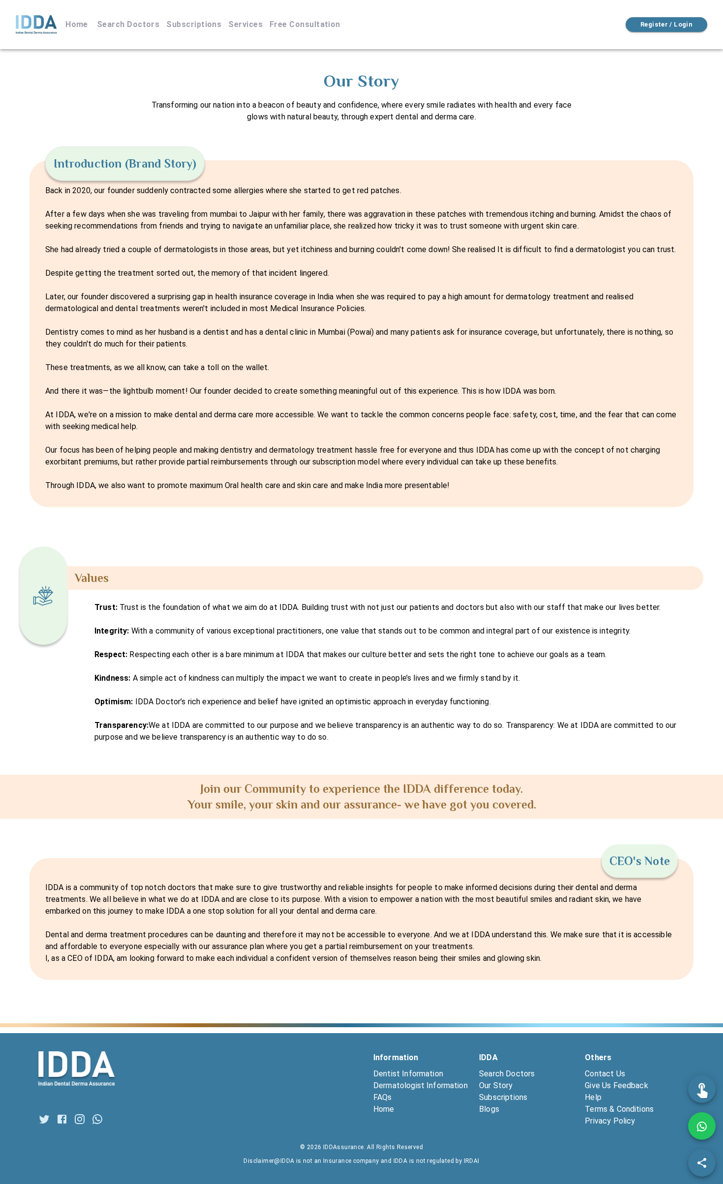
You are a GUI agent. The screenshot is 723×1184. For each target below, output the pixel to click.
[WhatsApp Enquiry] (702, 1126)
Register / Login (666, 24)
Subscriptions (193, 24)
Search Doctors (128, 24)
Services (245, 24)
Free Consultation (305, 24)
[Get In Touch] (702, 1089)
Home (76, 24)
